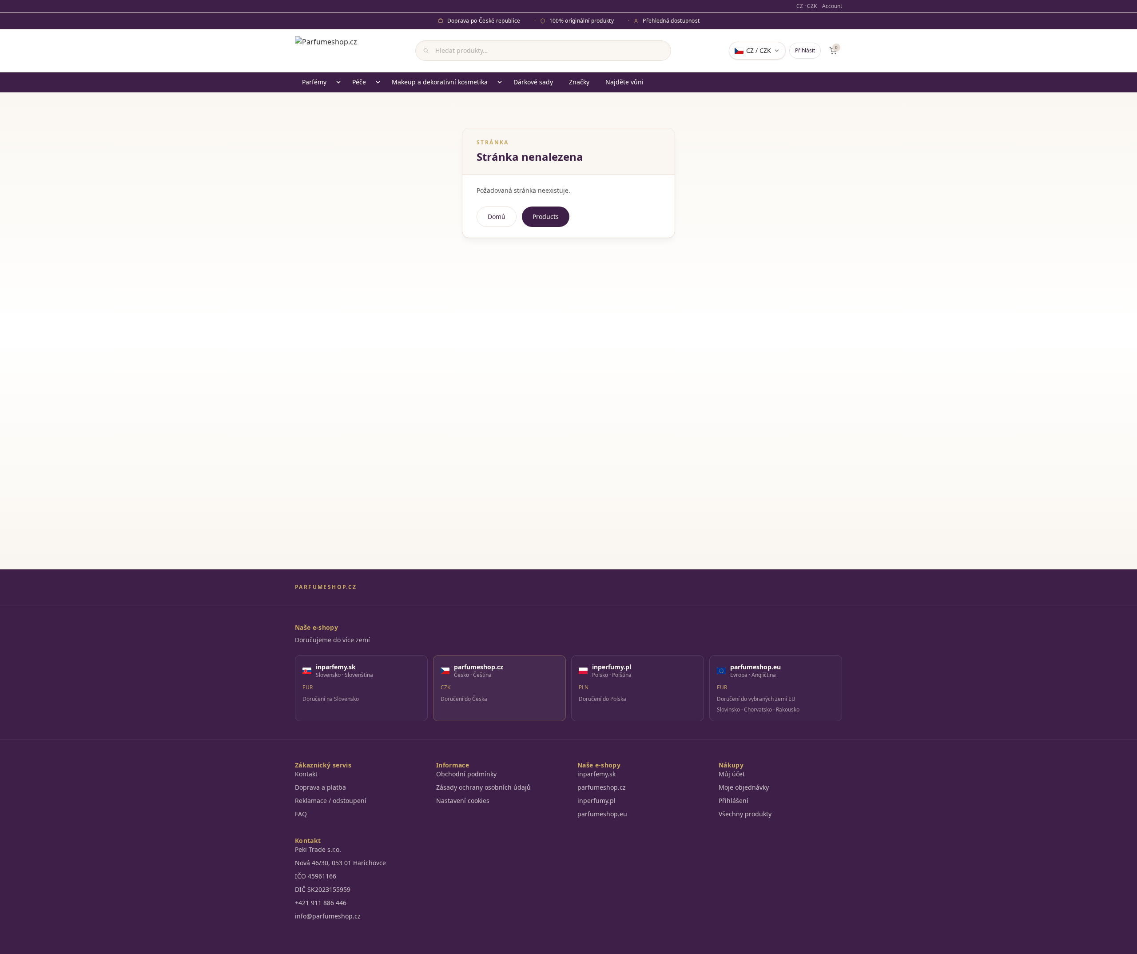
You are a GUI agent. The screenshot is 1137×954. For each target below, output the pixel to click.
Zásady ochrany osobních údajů (483, 787)
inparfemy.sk (596, 774)
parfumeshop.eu (602, 814)
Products (546, 216)
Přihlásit (805, 50)
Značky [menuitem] (579, 82)
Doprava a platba (320, 787)
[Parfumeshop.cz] (326, 50)
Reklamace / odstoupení (330, 800)
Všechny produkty (745, 814)
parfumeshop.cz (601, 787)
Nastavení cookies (462, 800)
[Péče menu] (378, 82)
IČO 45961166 (315, 876)
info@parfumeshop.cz (328, 916)
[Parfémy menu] (338, 82)
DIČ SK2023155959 (322, 889)
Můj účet (732, 774)
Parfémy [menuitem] (314, 82)
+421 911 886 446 (320, 902)
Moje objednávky (744, 787)
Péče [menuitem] (359, 82)
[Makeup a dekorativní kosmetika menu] (500, 82)
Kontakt (306, 774)
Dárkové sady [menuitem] (533, 82)
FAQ (301, 814)
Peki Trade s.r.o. (318, 849)
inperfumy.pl (596, 800)
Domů (496, 216)
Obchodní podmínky (466, 774)
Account (832, 6)
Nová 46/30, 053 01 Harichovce (340, 863)
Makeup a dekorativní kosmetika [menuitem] (440, 82)
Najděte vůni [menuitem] (624, 82)
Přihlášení (733, 800)
